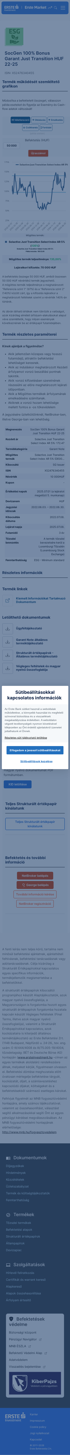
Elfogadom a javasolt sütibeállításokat (35, 750)
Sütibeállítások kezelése (36, 761)
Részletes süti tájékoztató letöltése (26, 737)
